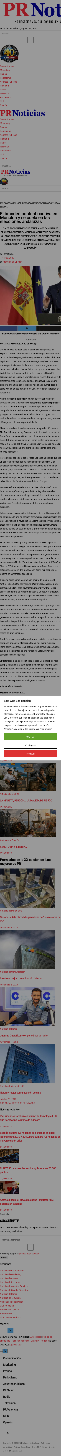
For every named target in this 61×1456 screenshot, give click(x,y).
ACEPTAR (30, 737)
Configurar (30, 745)
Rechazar (30, 753)
